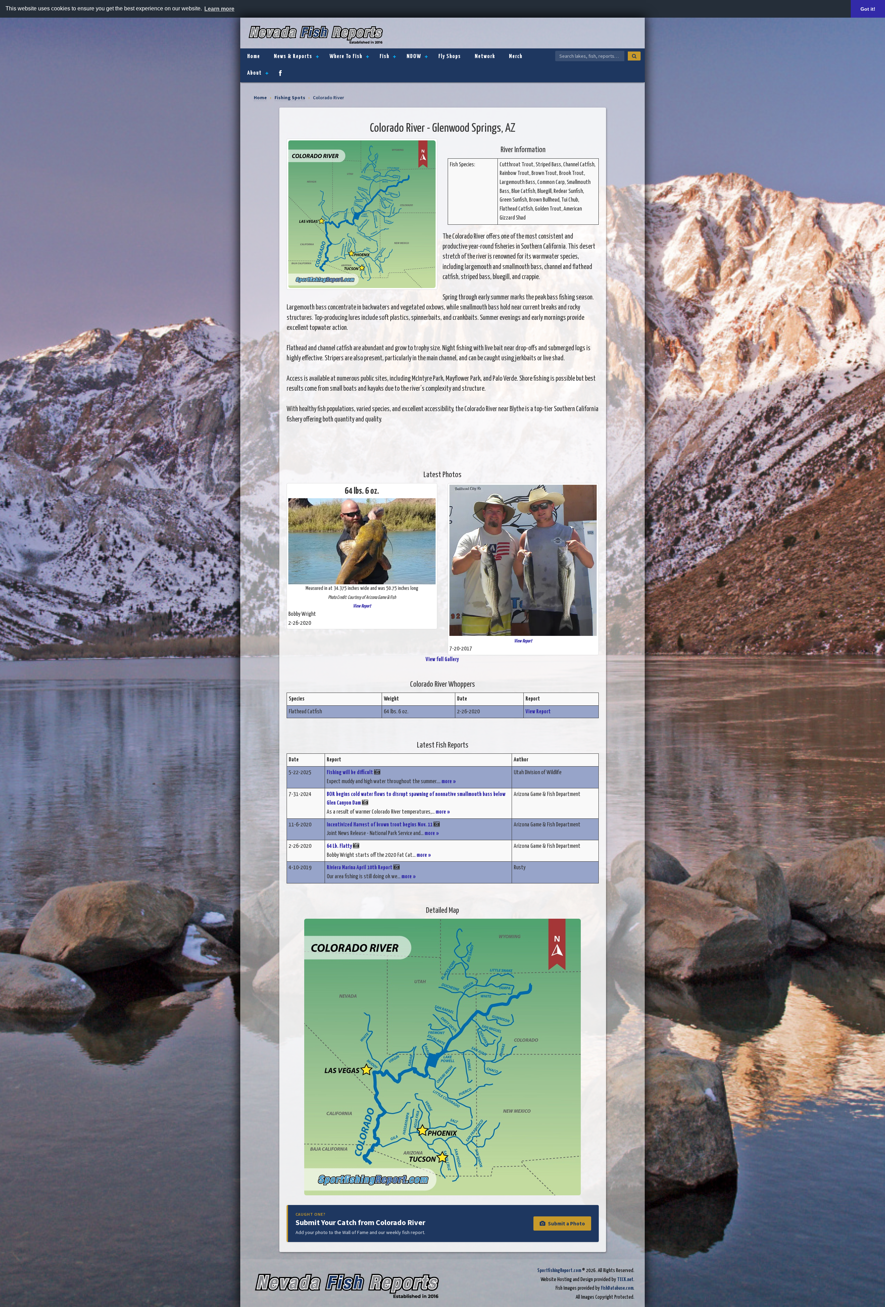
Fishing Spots (289, 98)
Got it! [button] (867, 9)
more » (448, 782)
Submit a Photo (566, 1223)
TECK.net (625, 1279)
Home (260, 98)
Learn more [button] (219, 9)
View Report (362, 606)
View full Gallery (443, 659)
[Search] (634, 56)
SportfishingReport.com (559, 1270)
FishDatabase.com (617, 1288)
